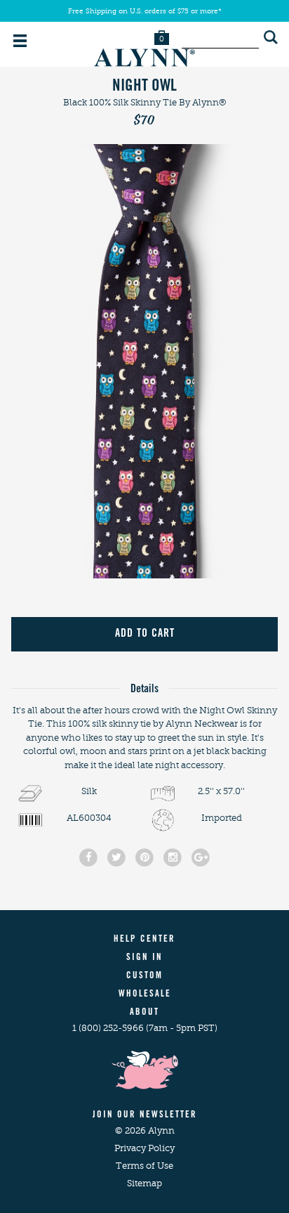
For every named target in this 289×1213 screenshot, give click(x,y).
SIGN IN (144, 958)
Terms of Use (144, 1165)
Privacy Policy (144, 1148)
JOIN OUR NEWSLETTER (145, 1115)
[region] (144, 361)
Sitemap (144, 1183)
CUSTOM (144, 976)
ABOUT (144, 1013)
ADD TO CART (145, 634)
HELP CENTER (144, 940)
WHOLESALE (145, 994)
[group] (144, 361)
